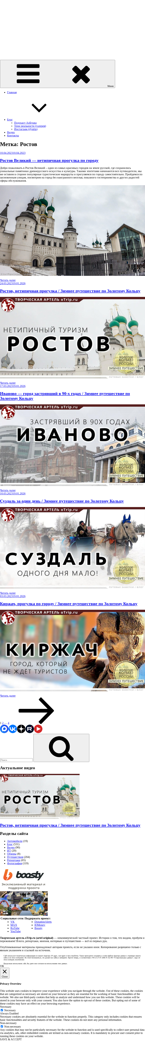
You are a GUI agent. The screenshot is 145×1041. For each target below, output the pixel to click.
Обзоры (11, 853)
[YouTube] (38, 732)
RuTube (14, 928)
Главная (12, 92)
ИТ (9, 850)
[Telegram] (4, 732)
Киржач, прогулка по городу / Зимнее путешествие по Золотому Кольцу (68, 603)
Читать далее (8, 280)
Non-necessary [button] (8, 1023)
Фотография (14, 863)
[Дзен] (21, 732)
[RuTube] (29, 732)
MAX (13, 924)
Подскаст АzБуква (25, 122)
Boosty (38, 928)
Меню (111, 86)
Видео (11, 132)
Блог (10, 119)
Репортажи (13, 860)
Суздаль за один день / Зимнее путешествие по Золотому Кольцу (62, 501)
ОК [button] (2, 966)
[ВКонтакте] (12, 732)
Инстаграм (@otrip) (25, 129)
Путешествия (15, 856)
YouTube (15, 931)
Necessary (10, 1010)
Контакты (13, 135)
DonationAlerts (43, 921)
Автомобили (14, 841)
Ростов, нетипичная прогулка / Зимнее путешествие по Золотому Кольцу (70, 291)
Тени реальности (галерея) (30, 125)
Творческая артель (11, 49)
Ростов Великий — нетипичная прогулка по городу (49, 160)
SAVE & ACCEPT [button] (11, 1039)
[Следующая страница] (36, 722)
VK (12, 921)
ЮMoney (39, 924)
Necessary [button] (5, 1006)
